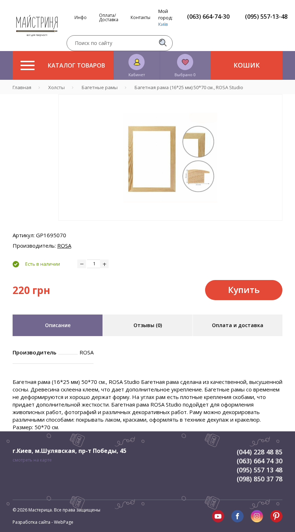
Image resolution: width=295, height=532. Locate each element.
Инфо (80, 17)
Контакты (140, 17)
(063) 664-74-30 (208, 16)
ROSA (64, 245)
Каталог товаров (76, 65)
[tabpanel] (170, 157)
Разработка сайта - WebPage (43, 522)
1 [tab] (170, 225)
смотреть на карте (32, 460)
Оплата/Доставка (108, 17)
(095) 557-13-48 (266, 16)
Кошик (246, 65)
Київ (163, 24)
